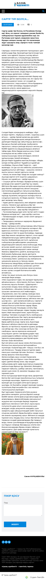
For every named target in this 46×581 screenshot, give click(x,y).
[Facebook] (3, 542)
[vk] (9, 542)
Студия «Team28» (37, 577)
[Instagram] (6, 542)
